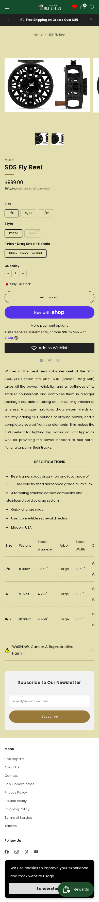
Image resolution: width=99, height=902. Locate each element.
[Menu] (7, 6)
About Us (12, 767)
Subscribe (49, 717)
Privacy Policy (16, 792)
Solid (32, 233)
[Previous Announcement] (8, 20)
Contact (11, 775)
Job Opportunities (19, 784)
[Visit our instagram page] (16, 852)
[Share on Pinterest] (49, 360)
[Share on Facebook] (41, 360)
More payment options (49, 325)
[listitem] (49, 20)
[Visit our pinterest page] (26, 852)
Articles (11, 826)
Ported (13, 233)
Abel (9, 160)
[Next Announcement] (91, 20)
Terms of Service (18, 817)
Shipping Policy (17, 809)
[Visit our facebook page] (6, 852)
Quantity (12, 266)
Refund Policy (16, 800)
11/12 (45, 213)
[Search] (91, 6)
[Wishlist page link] (74, 6)
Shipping (10, 188)
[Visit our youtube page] (36, 852)
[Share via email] (57, 360)
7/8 (11, 213)
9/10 (28, 213)
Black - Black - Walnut (25, 253)
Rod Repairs (15, 758)
